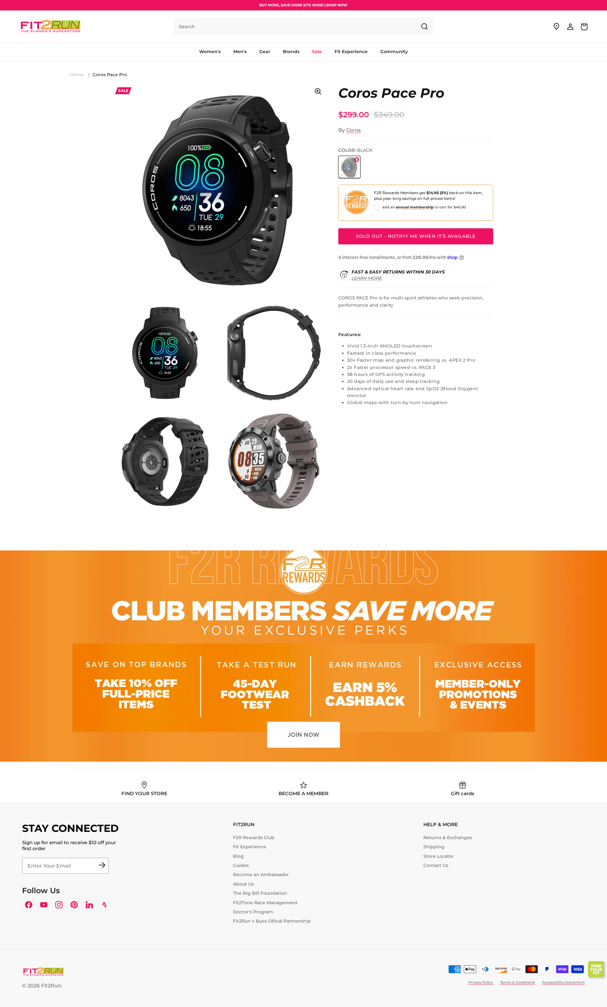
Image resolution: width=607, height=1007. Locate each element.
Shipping (434, 847)
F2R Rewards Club (253, 837)
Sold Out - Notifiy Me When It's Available (416, 236)
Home (76, 74)
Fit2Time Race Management (265, 903)
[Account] (570, 26)
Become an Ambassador (261, 874)
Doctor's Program (253, 912)
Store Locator (438, 856)
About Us (243, 884)
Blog (238, 856)
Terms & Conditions (517, 982)
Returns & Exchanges (447, 837)
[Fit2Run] (50, 26)
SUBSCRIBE (102, 866)
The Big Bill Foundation (260, 893)
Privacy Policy (481, 982)
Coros (353, 130)
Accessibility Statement (563, 982)
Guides (241, 865)
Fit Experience (249, 847)
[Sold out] (349, 167)
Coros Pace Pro (110, 74)
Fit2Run (51, 986)
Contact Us (435, 865)
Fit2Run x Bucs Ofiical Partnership (272, 921)
